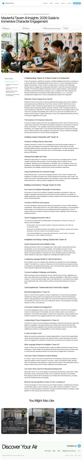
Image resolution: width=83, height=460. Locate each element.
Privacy (71, 455)
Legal (79, 455)
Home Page (48, 450)
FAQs (59, 450)
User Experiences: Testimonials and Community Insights (13, 95)
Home (2, 14)
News (5, 14)
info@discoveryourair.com (69, 450)
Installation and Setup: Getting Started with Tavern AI (11, 92)
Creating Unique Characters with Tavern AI (12, 85)
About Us (67, 455)
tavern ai (64, 92)
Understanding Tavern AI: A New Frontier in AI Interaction (12, 82)
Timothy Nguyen (5, 28)
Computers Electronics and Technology (15, 14)
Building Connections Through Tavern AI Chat (11, 88)
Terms (76, 455)
